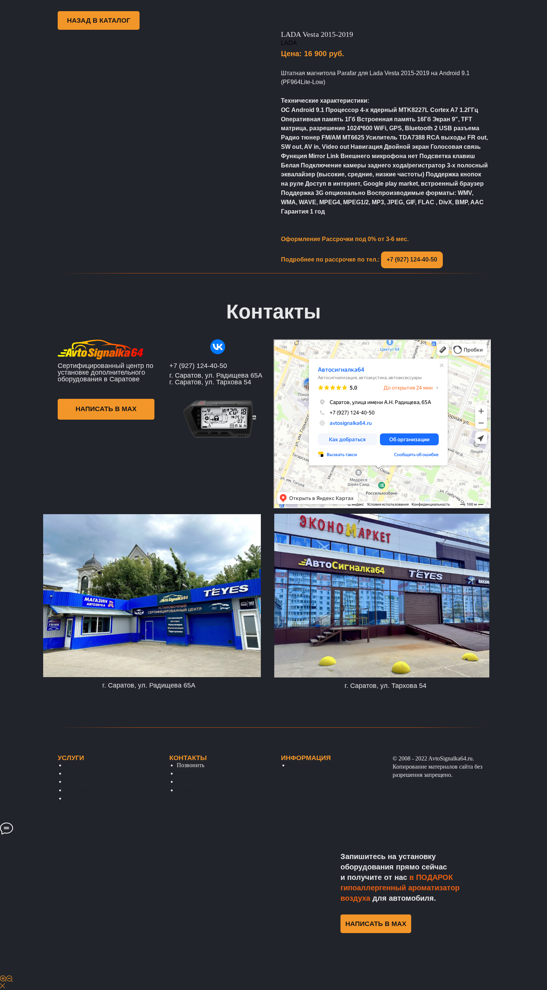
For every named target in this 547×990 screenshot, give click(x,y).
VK (181, 781)
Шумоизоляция (84, 773)
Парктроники (82, 781)
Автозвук (77, 790)
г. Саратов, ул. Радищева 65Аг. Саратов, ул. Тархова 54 (215, 379)
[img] (217, 346)
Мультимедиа (82, 798)
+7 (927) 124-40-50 (412, 259)
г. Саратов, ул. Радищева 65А (148, 685)
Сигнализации (83, 765)
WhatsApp (189, 790)
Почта (184, 773)
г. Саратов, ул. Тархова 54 (385, 685)
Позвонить (190, 765)
